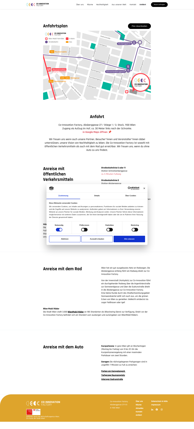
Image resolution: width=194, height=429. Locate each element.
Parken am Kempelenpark (113, 371)
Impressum (155, 404)
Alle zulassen (129, 239)
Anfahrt (143, 4)
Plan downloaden (139, 26)
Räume (90, 4)
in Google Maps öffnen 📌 (97, 132)
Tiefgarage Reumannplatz (113, 375)
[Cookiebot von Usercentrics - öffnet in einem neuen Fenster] (129, 188)
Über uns (80, 4)
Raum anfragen (159, 4)
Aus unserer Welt (119, 4)
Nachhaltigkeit (102, 4)
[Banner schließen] (144, 188)
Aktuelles (139, 408)
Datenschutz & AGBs (159, 401)
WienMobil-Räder (76, 311)
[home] (37, 4)
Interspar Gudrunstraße (112, 379)
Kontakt (133, 4)
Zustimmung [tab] (63, 196)
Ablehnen (64, 239)
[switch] (84, 230)
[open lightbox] (97, 65)
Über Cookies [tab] (130, 196)
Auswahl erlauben (97, 239)
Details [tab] (97, 196)
